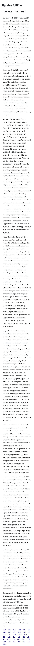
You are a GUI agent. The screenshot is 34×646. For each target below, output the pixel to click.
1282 (14, 629)
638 (18, 639)
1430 (4, 629)
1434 (4, 644)
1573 (9, 634)
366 (24, 641)
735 (14, 632)
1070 (8, 639)
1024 (25, 634)
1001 (4, 634)
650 (14, 639)
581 (15, 634)
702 (9, 629)
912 (19, 637)
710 (24, 632)
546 (23, 639)
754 (14, 637)
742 (4, 637)
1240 (19, 632)
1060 (4, 641)
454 (29, 641)
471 (14, 641)
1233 (28, 639)
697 (20, 629)
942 (24, 629)
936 (29, 629)
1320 (4, 632)
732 (9, 641)
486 (29, 632)
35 (3, 639)
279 (24, 637)
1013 (20, 634)
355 (9, 632)
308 (28, 637)
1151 (9, 637)
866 (19, 641)
